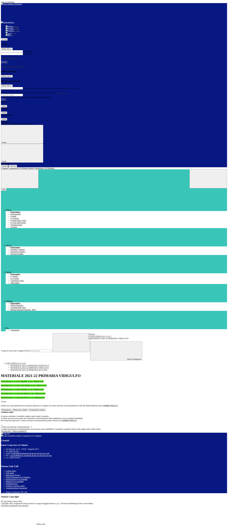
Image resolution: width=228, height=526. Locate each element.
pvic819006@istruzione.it (30, 453)
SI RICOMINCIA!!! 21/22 (100, 336)
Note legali (10, 473)
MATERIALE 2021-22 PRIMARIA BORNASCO (29, 365)
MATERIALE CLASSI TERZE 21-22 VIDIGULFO (22, 389)
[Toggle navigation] (19, 178)
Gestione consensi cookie (15, 486)
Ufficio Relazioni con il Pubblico (18, 477)
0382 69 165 (14, 451)
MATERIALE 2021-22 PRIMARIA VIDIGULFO (29, 368)
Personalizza (6, 410)
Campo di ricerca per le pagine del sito (15, 351)
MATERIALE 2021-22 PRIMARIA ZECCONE (28, 370)
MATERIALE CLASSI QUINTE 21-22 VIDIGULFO (23, 398)
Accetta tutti (37, 410)
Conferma (12, 166)
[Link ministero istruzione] (11, 4)
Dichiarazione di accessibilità (16, 479)
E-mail (25, 88)
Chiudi (4, 106)
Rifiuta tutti (20, 410)
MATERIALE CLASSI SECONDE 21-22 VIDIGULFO (24, 385)
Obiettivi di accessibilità (15, 482)
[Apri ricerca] (208, 178)
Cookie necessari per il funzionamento (15, 427)
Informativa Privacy (13, 475)
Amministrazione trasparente (16, 488)
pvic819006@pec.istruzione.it (31, 456)
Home (92, 334)
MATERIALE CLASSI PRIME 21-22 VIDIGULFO (22, 381)
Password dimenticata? (9, 58)
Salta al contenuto (7, 2)
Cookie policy (11, 471)
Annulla (4, 166)
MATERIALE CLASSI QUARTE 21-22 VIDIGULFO (23, 394)
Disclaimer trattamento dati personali (14, 506)
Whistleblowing (12, 484)
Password (27, 54)
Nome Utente (28, 51)
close (4, 189)
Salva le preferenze (19, 431)
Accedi (4, 39)
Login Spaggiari (62, 93)
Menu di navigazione (134, 359)
